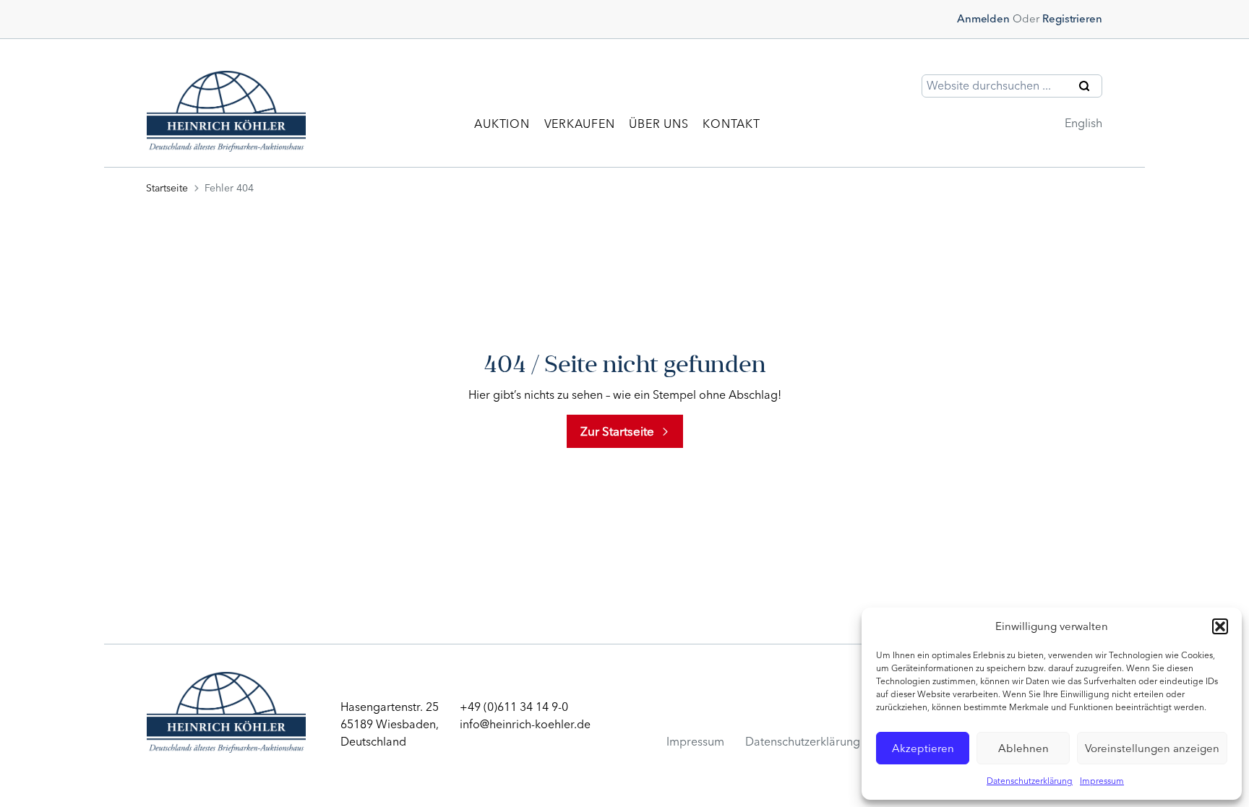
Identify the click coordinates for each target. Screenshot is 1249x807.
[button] (1220, 626)
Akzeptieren (923, 748)
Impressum (1102, 781)
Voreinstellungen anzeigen (1152, 748)
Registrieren (1072, 18)
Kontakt (731, 124)
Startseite (167, 188)
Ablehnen (1023, 748)
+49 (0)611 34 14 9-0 (514, 707)
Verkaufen (579, 124)
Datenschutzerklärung (1030, 781)
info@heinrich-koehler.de (525, 724)
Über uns (658, 124)
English (1083, 123)
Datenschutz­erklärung (802, 741)
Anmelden (983, 18)
